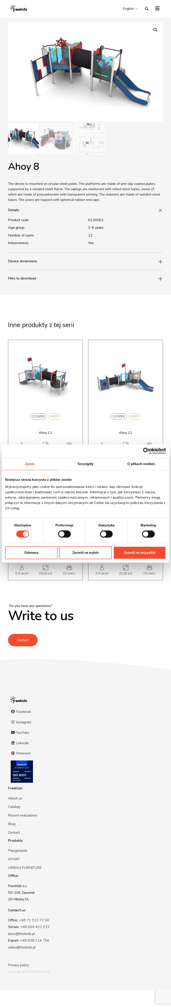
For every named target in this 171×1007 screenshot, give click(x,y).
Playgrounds (17, 850)
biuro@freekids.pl (21, 933)
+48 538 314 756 (34, 940)
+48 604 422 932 (35, 926)
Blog (11, 823)
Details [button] (13, 210)
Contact (23, 640)
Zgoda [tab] (30, 464)
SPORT (14, 859)
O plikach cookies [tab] (141, 464)
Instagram (23, 722)
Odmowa (31, 552)
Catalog (14, 806)
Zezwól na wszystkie (140, 552)
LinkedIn (22, 743)
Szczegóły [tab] (85, 464)
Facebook (23, 711)
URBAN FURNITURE (25, 867)
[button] (155, 30)
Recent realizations (22, 815)
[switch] (64, 534)
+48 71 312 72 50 (34, 920)
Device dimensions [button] (22, 261)
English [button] (128, 8)
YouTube (22, 732)
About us (15, 798)
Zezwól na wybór (85, 552)
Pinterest (23, 753)
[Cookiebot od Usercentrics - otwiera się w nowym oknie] (146, 451)
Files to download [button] (22, 278)
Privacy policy (18, 965)
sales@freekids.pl (22, 947)
